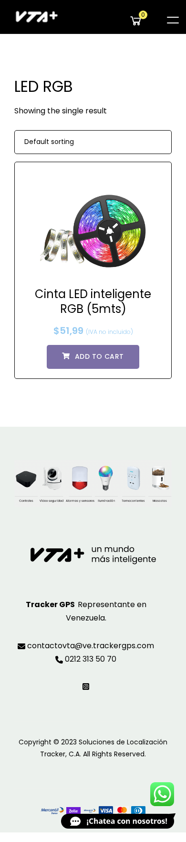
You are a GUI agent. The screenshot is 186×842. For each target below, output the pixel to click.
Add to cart (99, 356)
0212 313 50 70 (89, 659)
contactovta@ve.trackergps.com (89, 645)
